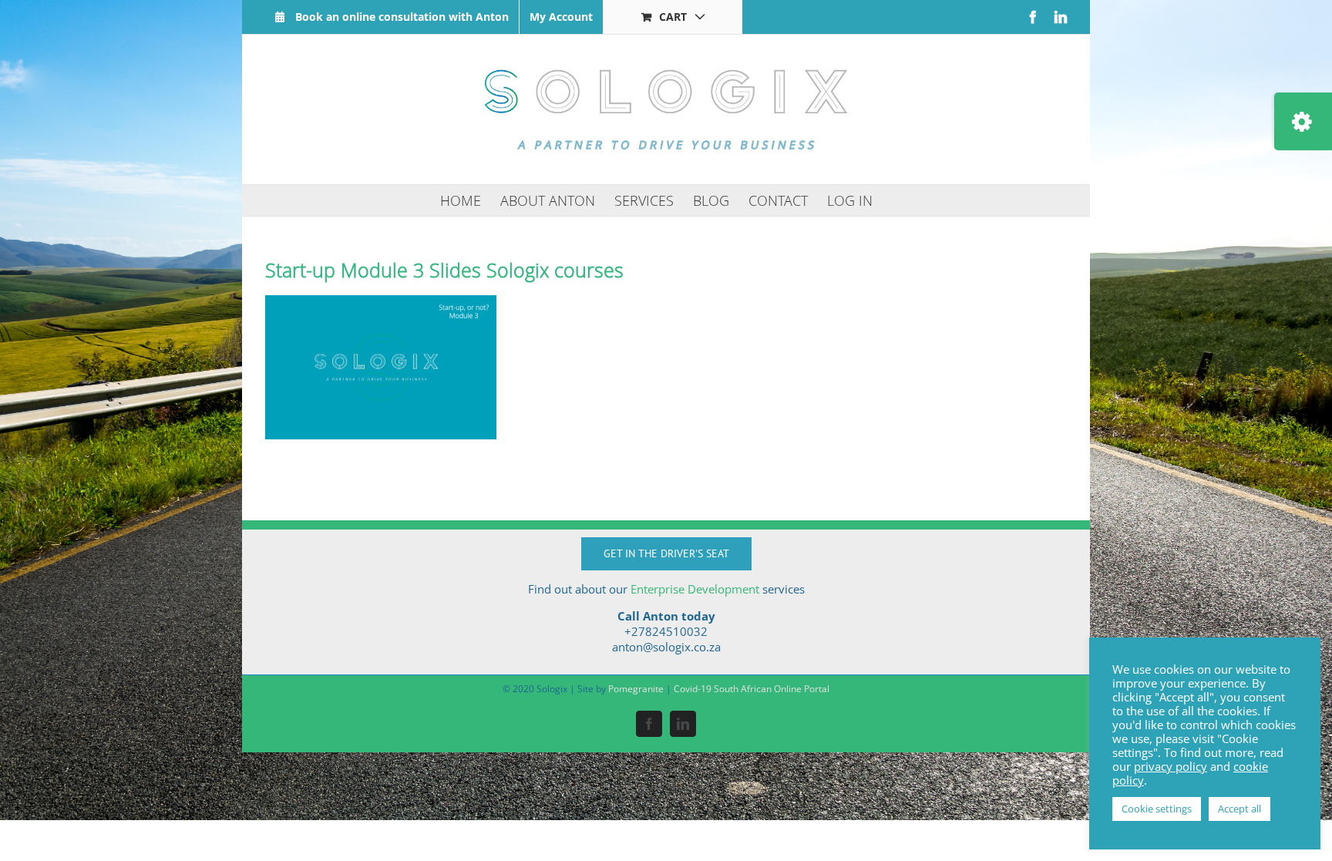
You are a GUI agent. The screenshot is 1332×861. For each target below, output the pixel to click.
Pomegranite (636, 688)
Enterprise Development (695, 589)
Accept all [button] (1239, 809)
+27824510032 (666, 631)
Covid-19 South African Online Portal (751, 688)
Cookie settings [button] (1157, 809)
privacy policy (1170, 766)
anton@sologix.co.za (666, 646)
